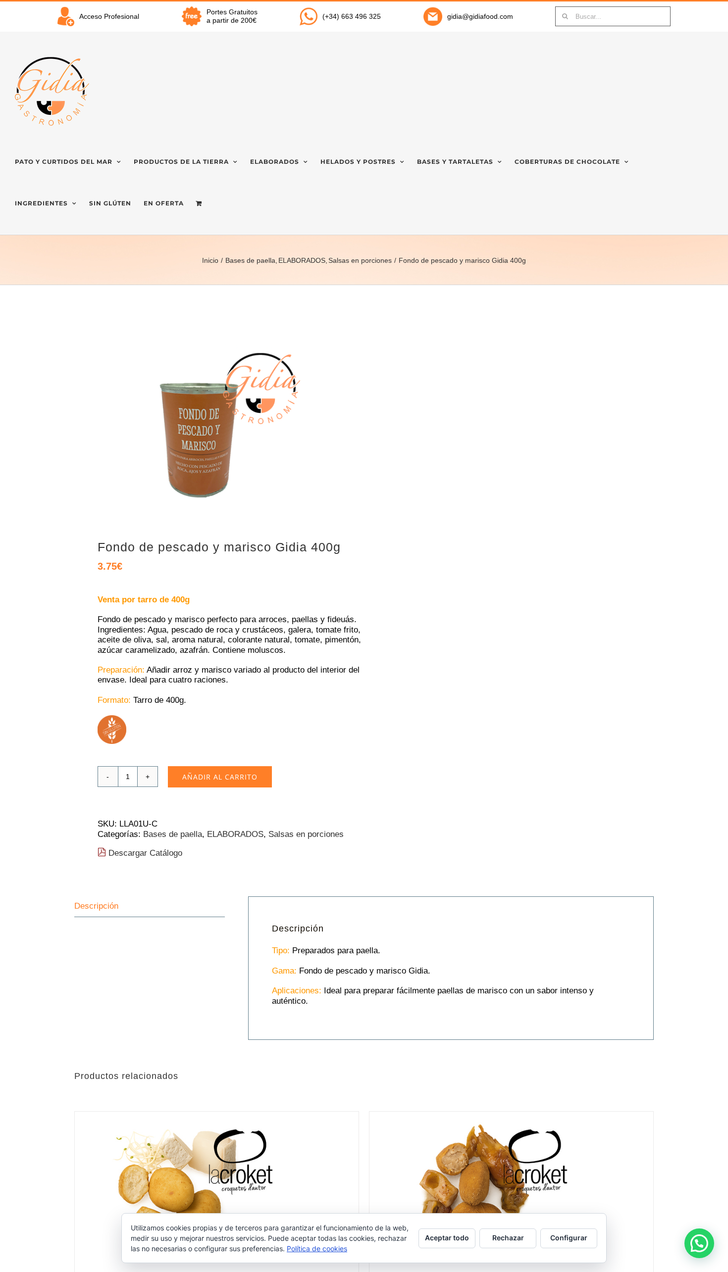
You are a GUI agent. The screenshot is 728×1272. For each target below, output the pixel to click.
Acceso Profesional (109, 16)
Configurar (568, 1237)
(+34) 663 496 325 (351, 16)
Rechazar (508, 1237)
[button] (699, 1243)
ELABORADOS (235, 834)
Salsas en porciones (306, 834)
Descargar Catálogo (144, 853)
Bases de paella (172, 834)
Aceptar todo (447, 1237)
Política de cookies (317, 1248)
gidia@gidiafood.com (480, 16)
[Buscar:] (613, 15)
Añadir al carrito (220, 777)
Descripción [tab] (96, 906)
